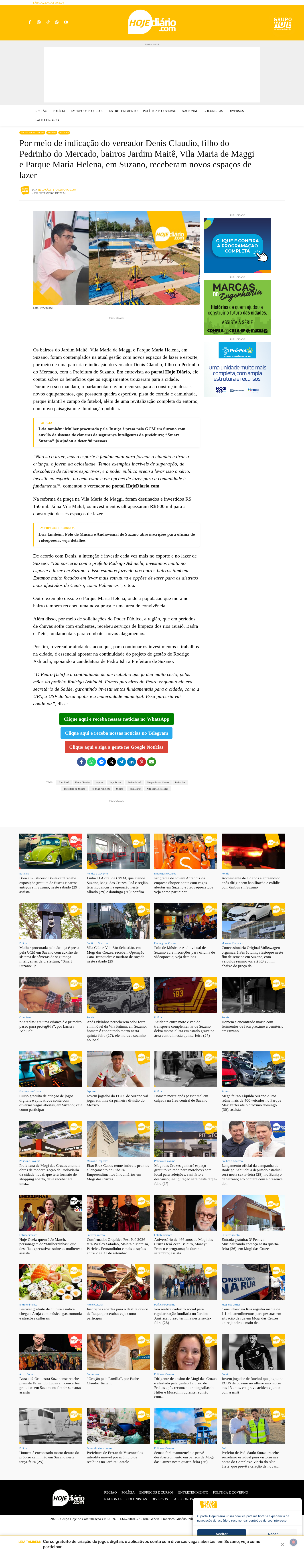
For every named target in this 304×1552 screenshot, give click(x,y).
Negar (273, 1534)
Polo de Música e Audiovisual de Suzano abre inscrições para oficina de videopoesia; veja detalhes (184, 952)
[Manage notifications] (293, 1542)
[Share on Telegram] (121, 761)
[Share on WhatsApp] (91, 761)
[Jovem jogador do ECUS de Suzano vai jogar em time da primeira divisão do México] (118, 1069)
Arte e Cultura (95, 1304)
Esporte (91, 1091)
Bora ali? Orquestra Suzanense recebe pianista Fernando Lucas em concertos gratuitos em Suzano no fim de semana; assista (50, 1385)
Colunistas (25, 1017)
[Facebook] (29, 22)
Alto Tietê (64, 782)
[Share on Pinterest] (141, 761)
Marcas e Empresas (232, 943)
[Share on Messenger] (101, 761)
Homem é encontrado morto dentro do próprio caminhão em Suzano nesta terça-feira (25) (49, 1457)
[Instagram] (38, 22)
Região (52, 132)
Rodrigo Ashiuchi (101, 788)
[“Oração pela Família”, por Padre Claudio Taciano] (118, 1352)
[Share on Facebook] (81, 761)
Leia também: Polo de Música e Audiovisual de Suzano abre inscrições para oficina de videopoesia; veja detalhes (117, 537)
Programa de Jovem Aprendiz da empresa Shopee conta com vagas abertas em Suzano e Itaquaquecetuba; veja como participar (184, 885)
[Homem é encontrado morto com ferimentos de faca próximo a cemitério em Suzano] (253, 995)
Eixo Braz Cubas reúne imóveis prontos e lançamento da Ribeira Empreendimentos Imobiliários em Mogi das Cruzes (118, 1172)
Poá (224, 1448)
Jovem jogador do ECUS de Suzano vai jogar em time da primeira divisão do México (117, 1100)
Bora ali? (24, 873)
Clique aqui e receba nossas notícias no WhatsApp (116, 719)
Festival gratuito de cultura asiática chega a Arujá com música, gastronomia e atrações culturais (50, 1313)
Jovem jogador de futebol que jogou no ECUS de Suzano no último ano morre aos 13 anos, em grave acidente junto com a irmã (253, 1385)
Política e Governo (32, 132)
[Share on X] (111, 761)
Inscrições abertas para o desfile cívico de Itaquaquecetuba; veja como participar (117, 1313)
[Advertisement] (152, 74)
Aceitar (222, 1534)
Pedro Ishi (180, 782)
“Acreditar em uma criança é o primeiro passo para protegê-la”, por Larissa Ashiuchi (50, 1026)
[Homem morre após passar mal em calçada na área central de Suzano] (185, 1069)
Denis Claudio (82, 782)
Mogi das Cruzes (231, 1304)
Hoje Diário (115, 782)
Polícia (225, 873)
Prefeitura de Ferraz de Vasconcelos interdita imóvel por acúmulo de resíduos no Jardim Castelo (115, 1457)
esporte (99, 782)
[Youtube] (66, 22)
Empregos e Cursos (165, 873)
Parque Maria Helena (158, 782)
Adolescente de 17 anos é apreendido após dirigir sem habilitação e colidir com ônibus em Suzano (251, 882)
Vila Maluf (135, 788)
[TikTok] (47, 22)
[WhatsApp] (56, 22)
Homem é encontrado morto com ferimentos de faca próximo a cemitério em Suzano (253, 1026)
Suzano (64, 132)
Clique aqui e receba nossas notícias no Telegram (116, 733)
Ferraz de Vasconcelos (99, 1448)
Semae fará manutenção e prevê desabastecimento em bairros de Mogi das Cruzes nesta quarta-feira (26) (184, 1457)
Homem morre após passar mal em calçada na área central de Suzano (181, 1098)
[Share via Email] (151, 761)
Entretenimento (28, 1235)
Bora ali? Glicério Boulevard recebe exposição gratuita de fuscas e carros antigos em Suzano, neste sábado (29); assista (49, 885)
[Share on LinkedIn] (131, 761)
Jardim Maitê (134, 782)
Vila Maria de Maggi (157, 788)
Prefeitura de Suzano (74, 788)
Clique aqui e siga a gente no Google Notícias (116, 747)
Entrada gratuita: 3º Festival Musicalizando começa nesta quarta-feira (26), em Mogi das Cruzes (250, 1244)
